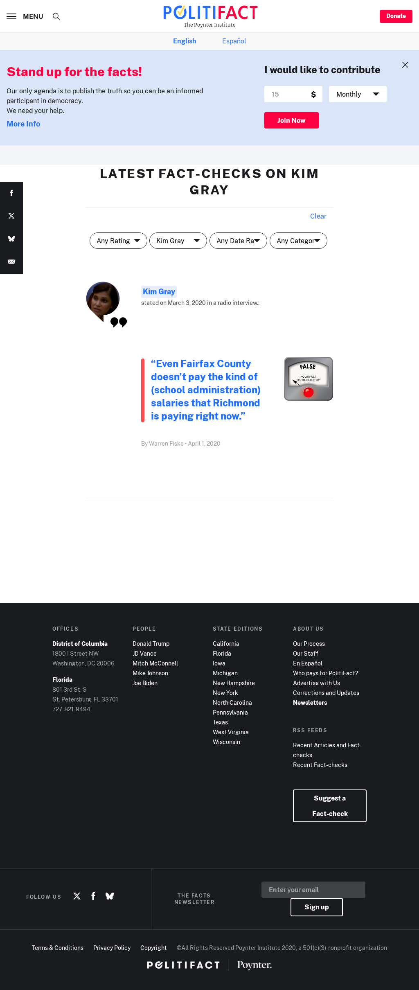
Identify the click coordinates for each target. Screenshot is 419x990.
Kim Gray (159, 291)
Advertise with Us (316, 682)
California (226, 643)
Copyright (153, 947)
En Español (307, 663)
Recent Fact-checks (320, 764)
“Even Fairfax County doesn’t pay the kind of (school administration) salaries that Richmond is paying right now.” (206, 389)
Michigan (225, 673)
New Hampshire (234, 682)
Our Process (309, 643)
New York (225, 692)
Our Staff (305, 653)
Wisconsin (226, 741)
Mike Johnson (150, 673)
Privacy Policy (112, 947)
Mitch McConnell (155, 663)
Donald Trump (151, 643)
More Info (23, 123)
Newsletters (310, 702)
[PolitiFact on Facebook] (93, 896)
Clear (318, 216)
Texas (220, 722)
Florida (222, 653)
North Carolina (232, 702)
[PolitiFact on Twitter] (77, 896)
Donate (396, 15)
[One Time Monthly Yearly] (358, 94)
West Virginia (231, 731)
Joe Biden (145, 682)
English (184, 41)
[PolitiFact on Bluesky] (110, 896)
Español (234, 41)
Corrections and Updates (326, 692)
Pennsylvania (230, 712)
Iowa (219, 663)
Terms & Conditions (57, 947)
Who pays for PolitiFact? (325, 673)
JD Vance (145, 653)
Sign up (316, 907)
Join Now (291, 120)
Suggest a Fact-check (330, 806)
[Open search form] (56, 16)
